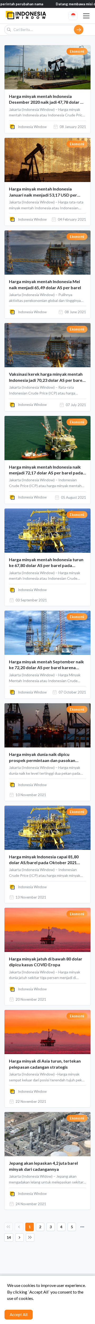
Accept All (18, 1314)
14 (9, 1237)
